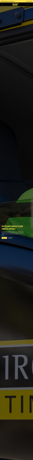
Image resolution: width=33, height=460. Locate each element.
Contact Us (10, 237)
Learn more (4, 237)
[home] (14, 4)
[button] (2, 4)
